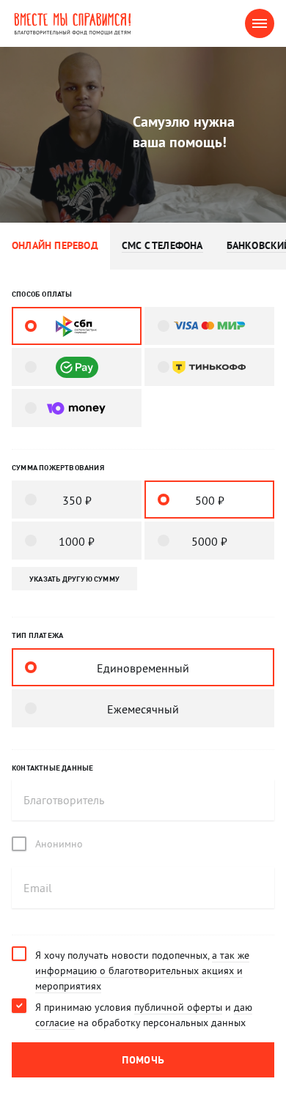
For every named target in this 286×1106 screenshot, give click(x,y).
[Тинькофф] (209, 366)
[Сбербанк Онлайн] (76, 366)
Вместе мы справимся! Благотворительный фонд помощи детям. (83, 23)
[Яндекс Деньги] (76, 407)
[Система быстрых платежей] (76, 325)
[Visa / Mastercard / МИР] (209, 325)
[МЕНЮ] (259, 23)
